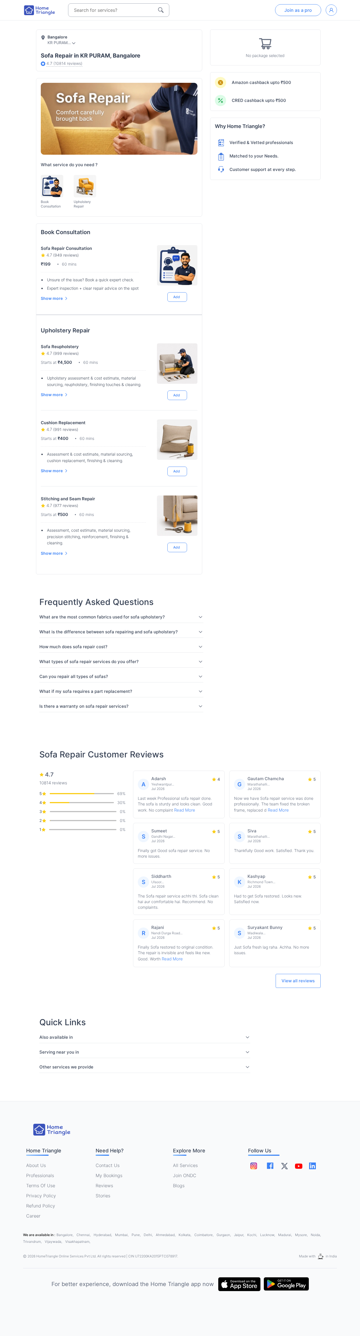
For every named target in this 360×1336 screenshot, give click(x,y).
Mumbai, (122, 1235)
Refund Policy (40, 1206)
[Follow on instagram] (253, 1165)
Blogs (178, 1185)
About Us (36, 1165)
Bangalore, (65, 1235)
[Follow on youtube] (298, 1166)
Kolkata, (185, 1235)
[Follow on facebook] (270, 1166)
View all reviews (298, 980)
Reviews (104, 1185)
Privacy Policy (41, 1195)
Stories (103, 1195)
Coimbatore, (204, 1235)
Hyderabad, (103, 1235)
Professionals (40, 1175)
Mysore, (302, 1235)
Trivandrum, (32, 1241)
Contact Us (108, 1165)
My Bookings (109, 1175)
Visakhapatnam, (77, 1241)
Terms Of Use (40, 1185)
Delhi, (149, 1235)
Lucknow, (268, 1235)
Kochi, (252, 1235)
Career (33, 1216)
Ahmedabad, (166, 1235)
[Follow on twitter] (284, 1166)
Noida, (316, 1235)
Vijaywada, (54, 1241)
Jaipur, (239, 1235)
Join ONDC (184, 1175)
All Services (185, 1165)
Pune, (136, 1235)
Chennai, (83, 1235)
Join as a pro (298, 10)
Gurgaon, (224, 1235)
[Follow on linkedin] (312, 1166)
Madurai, (285, 1235)
